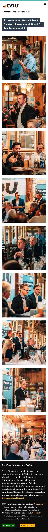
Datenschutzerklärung (13, 498)
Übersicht (38, 504)
